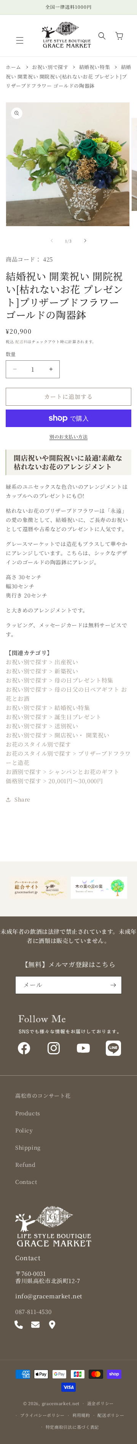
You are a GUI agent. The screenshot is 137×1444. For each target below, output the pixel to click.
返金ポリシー (100, 1403)
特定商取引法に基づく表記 (72, 1427)
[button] (19, 40)
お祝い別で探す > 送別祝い (42, 726)
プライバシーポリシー (42, 1415)
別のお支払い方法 (68, 436)
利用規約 (81, 1415)
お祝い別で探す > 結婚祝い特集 (48, 708)
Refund (25, 1164)
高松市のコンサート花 (43, 1095)
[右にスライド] (85, 240)
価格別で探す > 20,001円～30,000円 (54, 781)
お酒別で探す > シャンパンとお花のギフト (62, 772)
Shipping (28, 1147)
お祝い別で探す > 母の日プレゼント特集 (59, 680)
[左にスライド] (51, 240)
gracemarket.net (61, 1403)
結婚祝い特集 (94, 67)
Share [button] (22, 799)
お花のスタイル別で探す (38, 744)
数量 (11, 354)
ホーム (13, 67)
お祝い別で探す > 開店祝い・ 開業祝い (58, 735)
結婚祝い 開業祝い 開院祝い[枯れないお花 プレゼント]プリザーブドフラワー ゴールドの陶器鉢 (68, 76)
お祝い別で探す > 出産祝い (42, 662)
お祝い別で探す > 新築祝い (42, 671)
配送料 (21, 341)
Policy (24, 1130)
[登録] (113, 985)
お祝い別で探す (50, 67)
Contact (26, 1181)
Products (27, 1113)
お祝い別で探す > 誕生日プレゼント (54, 717)
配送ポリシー (110, 1415)
